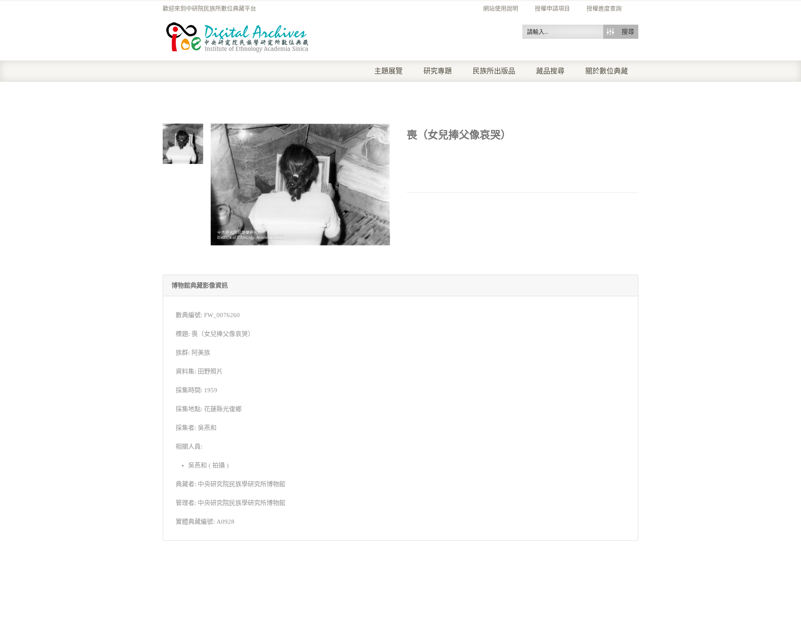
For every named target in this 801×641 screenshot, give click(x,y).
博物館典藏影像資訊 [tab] (199, 285)
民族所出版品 (494, 71)
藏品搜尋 (550, 71)
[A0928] (183, 143)
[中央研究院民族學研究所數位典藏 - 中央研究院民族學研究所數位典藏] (237, 36)
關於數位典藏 (606, 71)
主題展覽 (388, 71)
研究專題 (437, 71)
